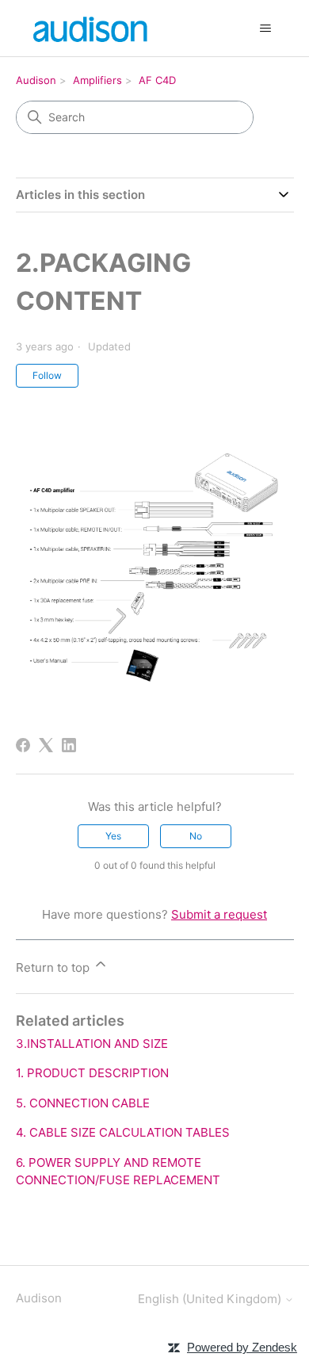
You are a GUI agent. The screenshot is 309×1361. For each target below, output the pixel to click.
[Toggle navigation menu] (266, 28)
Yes (113, 836)
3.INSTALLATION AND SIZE (92, 1043)
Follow (47, 375)
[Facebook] (23, 745)
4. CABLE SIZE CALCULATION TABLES (123, 1132)
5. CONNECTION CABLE (83, 1103)
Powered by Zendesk (242, 1347)
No (195, 836)
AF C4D (157, 80)
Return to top (54, 967)
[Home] (92, 28)
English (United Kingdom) (211, 1299)
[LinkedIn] (69, 745)
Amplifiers (97, 80)
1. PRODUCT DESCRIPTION (92, 1072)
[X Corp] (46, 745)
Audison (36, 80)
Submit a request (219, 914)
